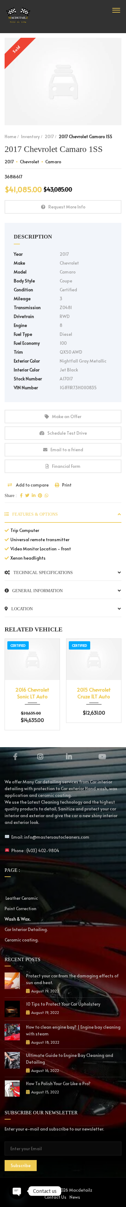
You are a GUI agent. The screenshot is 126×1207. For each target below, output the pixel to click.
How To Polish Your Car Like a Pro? (58, 1083)
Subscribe (21, 1165)
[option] (63, 81)
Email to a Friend (66, 449)
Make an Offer (66, 416)
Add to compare (32, 485)
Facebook (15, 756)
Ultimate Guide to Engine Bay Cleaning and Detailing (69, 1058)
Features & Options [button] (34, 514)
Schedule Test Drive (67, 433)
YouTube (102, 756)
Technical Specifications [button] (42, 572)
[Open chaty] (17, 1191)
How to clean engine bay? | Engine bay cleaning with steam (73, 1030)
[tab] (63, 516)
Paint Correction (20, 908)
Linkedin (69, 756)
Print (67, 485)
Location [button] (21, 609)
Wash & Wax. (18, 919)
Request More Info (66, 207)
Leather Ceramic (21, 898)
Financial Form (66, 466)
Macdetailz (80, 1190)
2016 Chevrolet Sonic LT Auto (32, 693)
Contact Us (55, 1197)
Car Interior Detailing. (26, 929)
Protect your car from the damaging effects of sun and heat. (72, 979)
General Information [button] (37, 590)
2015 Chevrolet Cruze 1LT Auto (94, 693)
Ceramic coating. (22, 940)
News (74, 1197)
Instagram (40, 756)
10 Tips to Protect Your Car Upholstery (63, 1004)
